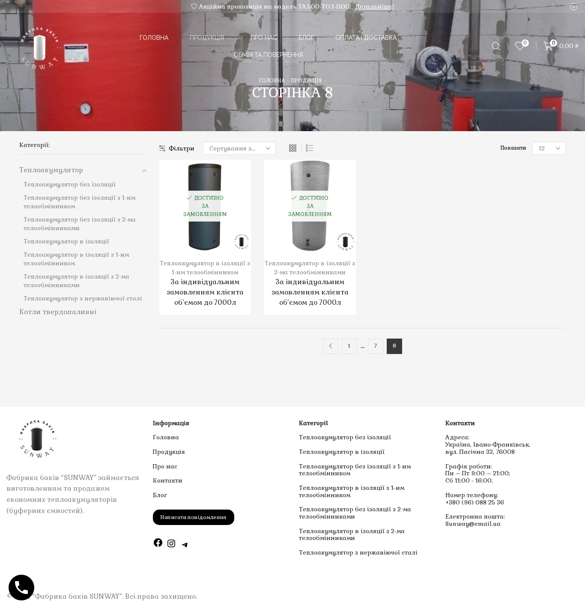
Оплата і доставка (366, 37)
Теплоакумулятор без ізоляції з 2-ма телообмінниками (355, 512)
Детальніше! (374, 6)
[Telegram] (185, 545)
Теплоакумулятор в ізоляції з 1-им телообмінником (351, 491)
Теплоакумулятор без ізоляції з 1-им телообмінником (355, 469)
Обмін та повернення (268, 54)
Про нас (264, 37)
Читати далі (196, 209)
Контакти (167, 480)
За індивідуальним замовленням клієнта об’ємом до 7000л (205, 292)
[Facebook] (158, 545)
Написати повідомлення (193, 517)
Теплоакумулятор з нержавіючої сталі (358, 552)
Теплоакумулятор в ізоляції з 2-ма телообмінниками (352, 534)
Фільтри (181, 148)
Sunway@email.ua (473, 524)
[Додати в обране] (178, 209)
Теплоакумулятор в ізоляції (342, 452)
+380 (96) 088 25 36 (474, 502)
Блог (306, 37)
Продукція (207, 37)
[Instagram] (171, 545)
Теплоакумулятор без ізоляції (345, 437)
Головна (154, 37)
